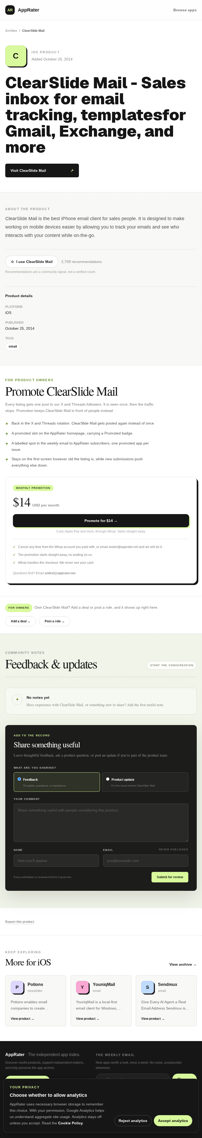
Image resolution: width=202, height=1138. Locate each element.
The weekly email (115, 1055)
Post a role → (55, 621)
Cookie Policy (70, 1123)
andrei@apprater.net (60, 573)
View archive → (183, 964)
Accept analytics (173, 1121)
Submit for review (170, 877)
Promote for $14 (101, 521)
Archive (11, 31)
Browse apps (185, 10)
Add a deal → (21, 621)
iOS (8, 313)
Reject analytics (133, 1121)
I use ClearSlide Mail (32, 262)
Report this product (19, 922)
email (13, 346)
